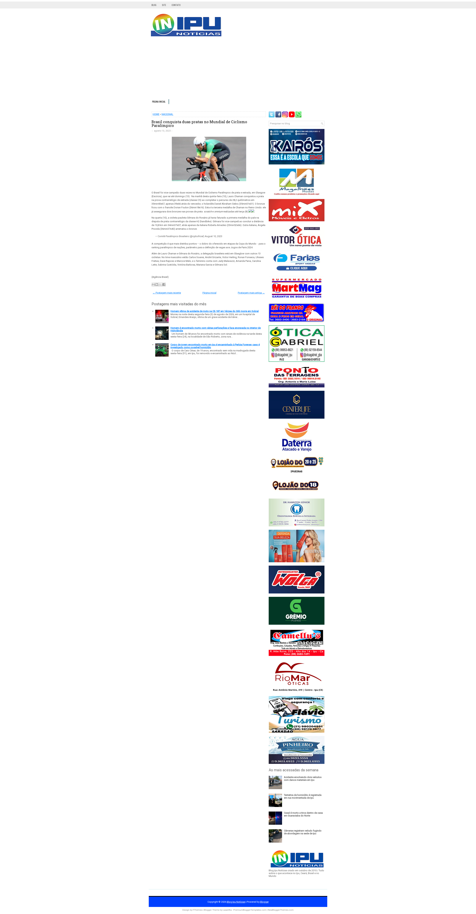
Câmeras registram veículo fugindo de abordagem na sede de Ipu (302, 832)
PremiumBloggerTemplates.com (249, 910)
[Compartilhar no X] (160, 284)
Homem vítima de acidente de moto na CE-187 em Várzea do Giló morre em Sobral (215, 311)
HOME (156, 114)
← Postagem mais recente (167, 292)
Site (164, 5)
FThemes (197, 910)
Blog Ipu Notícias (236, 901)
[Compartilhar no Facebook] (164, 284)
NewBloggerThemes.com (281, 910)
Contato (176, 5)
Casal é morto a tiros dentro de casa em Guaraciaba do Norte (303, 814)
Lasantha (227, 910)
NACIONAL (167, 114)
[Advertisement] (238, 69)
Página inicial (158, 101)
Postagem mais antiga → (251, 292)
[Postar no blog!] (157, 284)
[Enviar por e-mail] (153, 284)
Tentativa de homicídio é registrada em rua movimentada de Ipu (302, 796)
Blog (154, 5)
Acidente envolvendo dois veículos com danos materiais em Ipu (302, 778)
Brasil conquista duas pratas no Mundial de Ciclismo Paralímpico (199, 123)
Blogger (264, 901)
